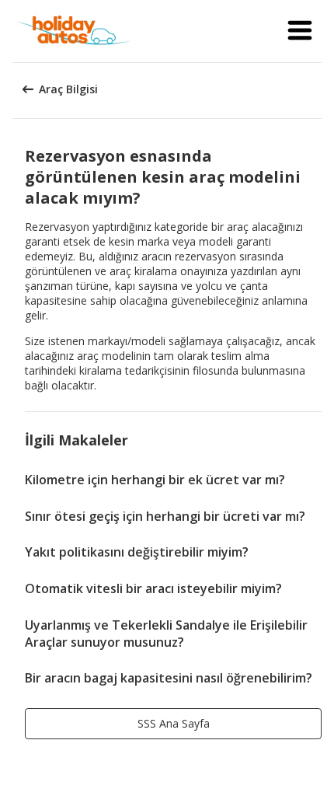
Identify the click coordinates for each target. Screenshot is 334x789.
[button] (299, 31)
